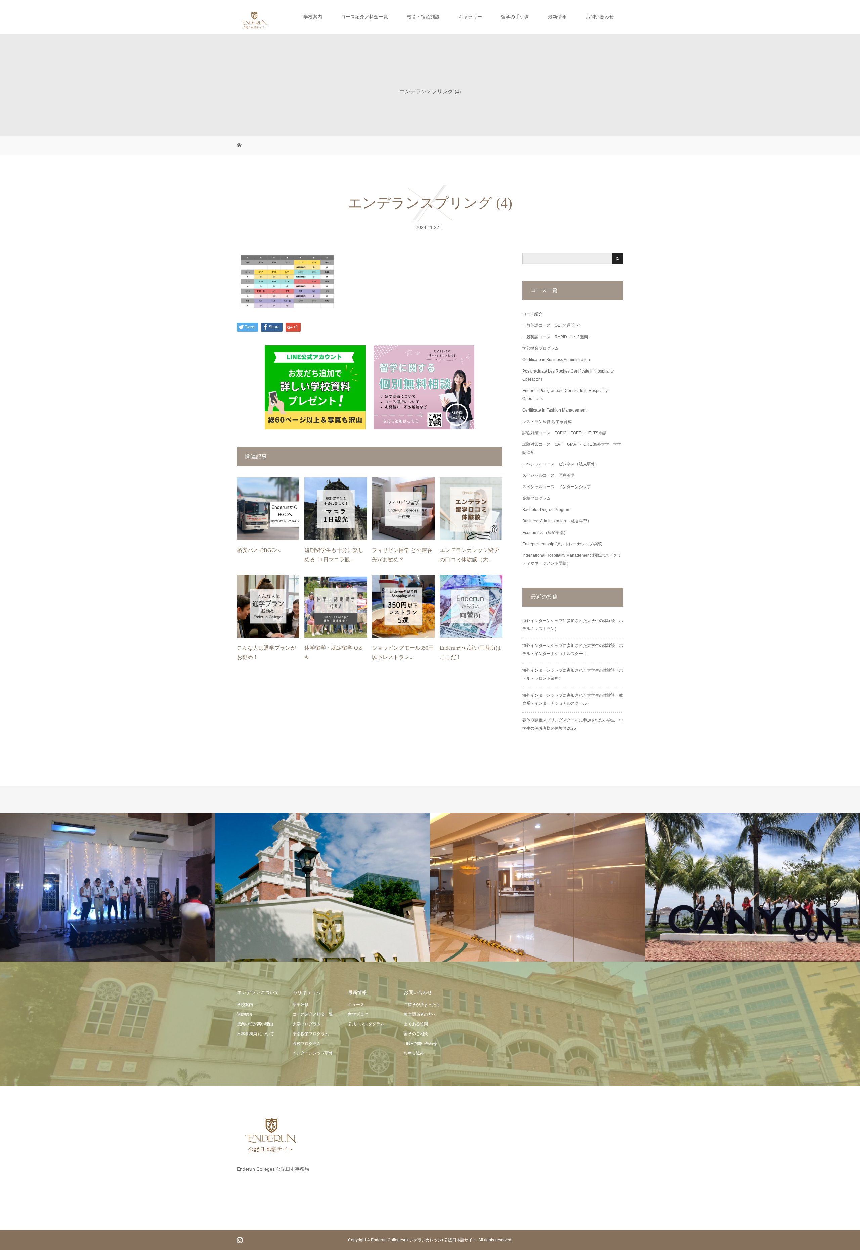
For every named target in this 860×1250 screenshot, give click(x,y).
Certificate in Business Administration (556, 359)
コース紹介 (532, 314)
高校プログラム (536, 498)
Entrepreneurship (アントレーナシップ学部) (562, 544)
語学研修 (301, 1004)
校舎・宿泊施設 (423, 16)
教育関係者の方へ (420, 1014)
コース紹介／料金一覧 (364, 16)
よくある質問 (416, 1024)
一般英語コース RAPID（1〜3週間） (557, 337)
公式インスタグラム (366, 1024)
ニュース (356, 1004)
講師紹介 (245, 1014)
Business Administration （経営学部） (556, 521)
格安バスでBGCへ (259, 550)
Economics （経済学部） (545, 532)
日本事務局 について (255, 1033)
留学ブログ (358, 1014)
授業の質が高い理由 (255, 1024)
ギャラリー (470, 16)
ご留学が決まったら (422, 1004)
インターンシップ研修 (313, 1053)
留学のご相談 (416, 1033)
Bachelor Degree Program (546, 509)
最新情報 (557, 16)
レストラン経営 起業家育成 (547, 421)
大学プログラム (307, 1024)
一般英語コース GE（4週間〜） (552, 325)
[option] (107, 887)
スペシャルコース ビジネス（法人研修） (560, 464)
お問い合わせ (600, 16)
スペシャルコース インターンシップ (556, 486)
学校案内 (312, 16)
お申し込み (414, 1053)
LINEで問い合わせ (420, 1043)
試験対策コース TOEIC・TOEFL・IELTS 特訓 (564, 433)
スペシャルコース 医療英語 (548, 475)
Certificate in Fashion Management (554, 410)
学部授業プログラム (540, 348)
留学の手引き (515, 16)
